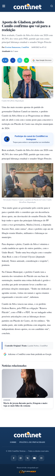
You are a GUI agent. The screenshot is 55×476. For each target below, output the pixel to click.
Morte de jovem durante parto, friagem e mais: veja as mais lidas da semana (25, 404)
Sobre (13, 442)
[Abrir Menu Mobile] (4, 6)
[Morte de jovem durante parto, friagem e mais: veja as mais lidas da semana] (27, 383)
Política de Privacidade (32, 442)
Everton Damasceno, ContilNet (17, 47)
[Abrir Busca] (51, 6)
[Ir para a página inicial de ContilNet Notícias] (27, 434)
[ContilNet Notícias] (27, 6)
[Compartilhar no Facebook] (12, 60)
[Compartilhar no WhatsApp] (26, 60)
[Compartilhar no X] (19, 60)
